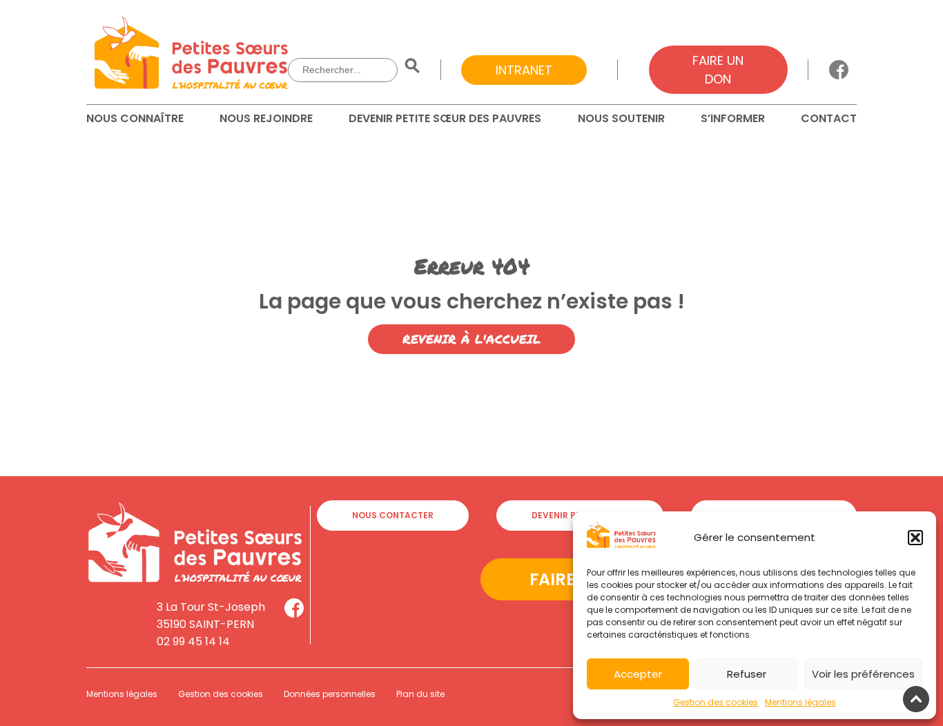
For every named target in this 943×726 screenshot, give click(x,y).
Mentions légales (800, 702)
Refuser (746, 674)
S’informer (733, 118)
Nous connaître (135, 118)
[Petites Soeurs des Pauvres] (191, 55)
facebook (838, 69)
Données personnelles (330, 694)
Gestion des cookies (715, 702)
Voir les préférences (863, 674)
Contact (829, 118)
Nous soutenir (621, 118)
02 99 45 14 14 (193, 641)
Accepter (638, 674)
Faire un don (717, 70)
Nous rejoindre (266, 118)
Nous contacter (393, 515)
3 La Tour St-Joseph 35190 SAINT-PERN (211, 615)
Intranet (524, 70)
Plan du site (420, 694)
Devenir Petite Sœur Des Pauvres (445, 118)
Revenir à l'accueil (471, 339)
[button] (915, 537)
